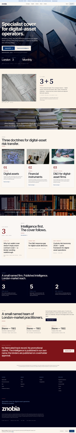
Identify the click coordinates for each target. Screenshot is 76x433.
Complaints (60, 381)
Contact (45, 3)
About (41, 3)
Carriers (37, 3)
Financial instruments (5, 381)
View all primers (24, 235)
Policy (13, 431)
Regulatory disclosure (62, 379)
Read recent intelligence (23, 48)
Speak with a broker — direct (7, 52)
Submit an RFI (69, 351)
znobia (4, 4)
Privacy (59, 386)
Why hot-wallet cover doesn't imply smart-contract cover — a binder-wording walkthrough (12, 247)
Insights (32, 3)
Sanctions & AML (61, 384)
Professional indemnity (6, 388)
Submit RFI (71, 3)
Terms (59, 388)
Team (22, 381)
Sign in (67, 3)
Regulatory (22, 384)
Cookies (59, 390)
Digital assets (4, 379)
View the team (51, 319)
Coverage (28, 3)
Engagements (42, 381)
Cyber (3, 386)
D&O (2, 384)
